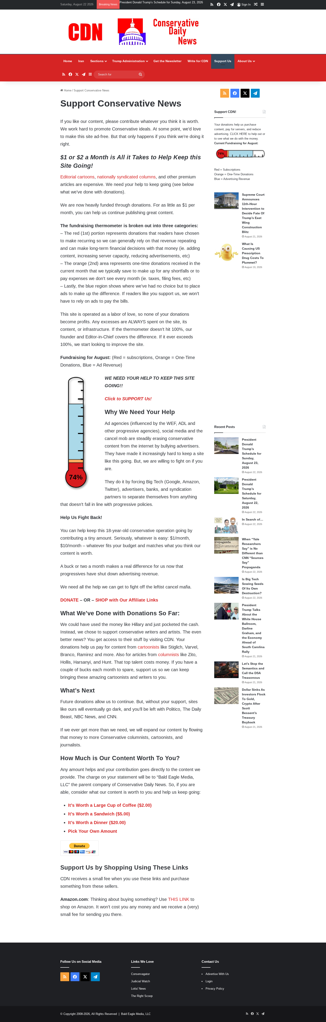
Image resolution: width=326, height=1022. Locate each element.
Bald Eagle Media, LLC (136, 1014)
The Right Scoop (142, 996)
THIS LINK (178, 899)
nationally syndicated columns (126, 176)
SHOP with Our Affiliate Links (126, 600)
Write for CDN (198, 61)
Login (209, 981)
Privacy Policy (215, 988)
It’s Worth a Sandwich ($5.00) (99, 813)
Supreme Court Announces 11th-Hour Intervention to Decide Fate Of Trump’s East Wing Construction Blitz (253, 213)
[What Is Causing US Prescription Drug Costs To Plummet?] (226, 252)
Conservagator (140, 974)
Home (67, 61)
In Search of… (252, 519)
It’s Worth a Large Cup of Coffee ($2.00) (110, 805)
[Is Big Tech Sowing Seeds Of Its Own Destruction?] (226, 585)
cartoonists (148, 647)
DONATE (69, 600)
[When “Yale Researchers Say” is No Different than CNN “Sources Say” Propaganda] (226, 545)
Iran (81, 61)
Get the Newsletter (167, 61)
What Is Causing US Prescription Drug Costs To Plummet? (253, 253)
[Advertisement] (240, 346)
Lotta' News (138, 988)
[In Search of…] (226, 525)
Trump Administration (128, 61)
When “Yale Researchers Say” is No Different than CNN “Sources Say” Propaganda (252, 553)
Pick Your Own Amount (92, 831)
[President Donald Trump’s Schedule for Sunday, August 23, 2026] (226, 445)
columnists (168, 654)
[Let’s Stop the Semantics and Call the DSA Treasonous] (226, 669)
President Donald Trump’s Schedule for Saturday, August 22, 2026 (162, 2)
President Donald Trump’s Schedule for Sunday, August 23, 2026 (251, 453)
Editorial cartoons (77, 176)
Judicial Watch (140, 981)
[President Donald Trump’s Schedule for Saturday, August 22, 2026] (226, 485)
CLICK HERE (238, 134)
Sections (97, 61)
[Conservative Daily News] (135, 31)
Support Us (222, 61)
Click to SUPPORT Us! (128, 398)
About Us (245, 61)
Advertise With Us (217, 974)
